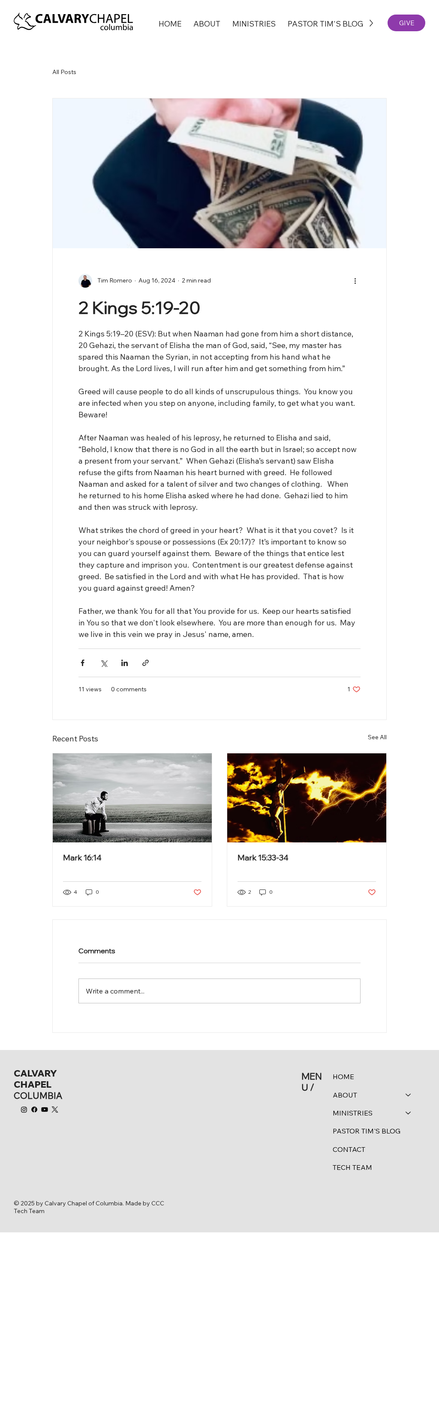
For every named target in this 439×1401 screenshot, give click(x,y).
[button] (207, 23)
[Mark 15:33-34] (306, 797)
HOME (343, 1076)
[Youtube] (44, 1109)
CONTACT (349, 1149)
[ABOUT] (408, 1095)
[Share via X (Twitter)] (103, 663)
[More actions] (355, 281)
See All (377, 737)
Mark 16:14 (82, 858)
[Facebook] (34, 1109)
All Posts (64, 72)
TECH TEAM (352, 1167)
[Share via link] (145, 663)
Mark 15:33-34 (263, 858)
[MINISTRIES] (408, 1113)
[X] (55, 1109)
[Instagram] (24, 1109)
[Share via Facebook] (82, 663)
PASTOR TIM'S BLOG (366, 1131)
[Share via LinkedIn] (124, 663)
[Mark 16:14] (132, 797)
